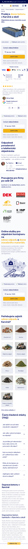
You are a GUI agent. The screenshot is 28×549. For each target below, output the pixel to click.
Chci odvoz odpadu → (8, 417)
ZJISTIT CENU (14, 57)
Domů (2, 9)
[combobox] (15, 52)
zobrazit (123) (11, 110)
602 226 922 (8, 2)
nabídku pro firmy (6, 194)
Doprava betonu (19, 9)
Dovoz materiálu (10, 9)
